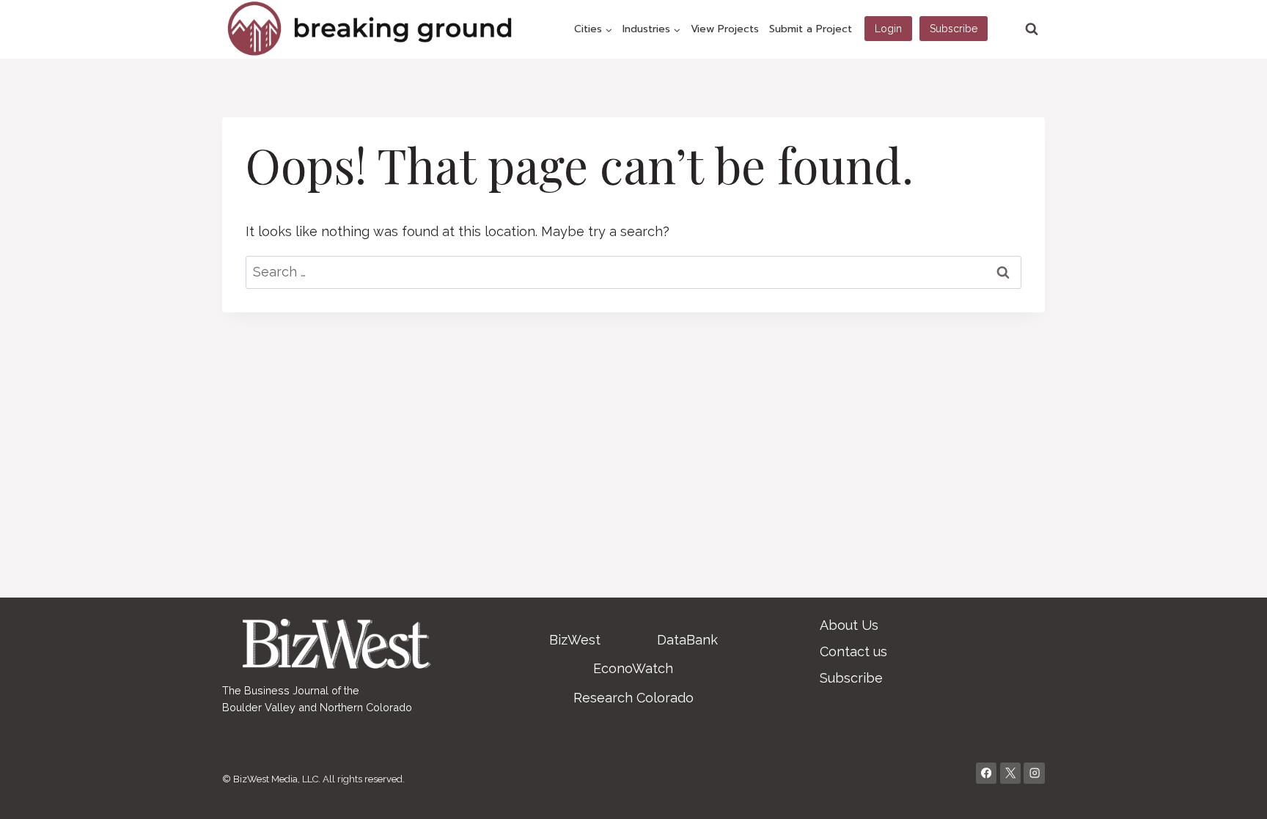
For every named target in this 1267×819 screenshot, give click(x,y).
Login (888, 28)
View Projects (725, 29)
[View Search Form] (1031, 29)
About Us (849, 625)
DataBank (687, 639)
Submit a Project (810, 29)
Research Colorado (633, 697)
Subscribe (953, 28)
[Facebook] (986, 773)
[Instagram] (1034, 773)
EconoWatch (633, 668)
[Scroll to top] (1233, 792)
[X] (1010, 773)
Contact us (853, 651)
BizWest (575, 639)
